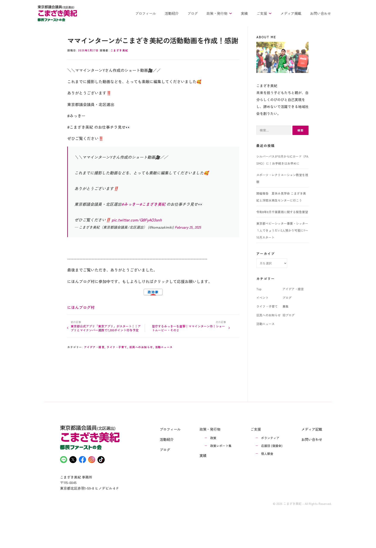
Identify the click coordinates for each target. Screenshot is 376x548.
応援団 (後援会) (271, 445)
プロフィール (145, 13)
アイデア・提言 (94, 347)
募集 (285, 306)
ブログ (192, 13)
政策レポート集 (221, 445)
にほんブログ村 (81, 307)
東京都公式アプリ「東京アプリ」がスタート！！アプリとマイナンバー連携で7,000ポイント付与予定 (106, 328)
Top (259, 289)
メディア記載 (311, 429)
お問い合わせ (320, 13)
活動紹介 (172, 13)
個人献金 (267, 453)
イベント (262, 297)
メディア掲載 (290, 13)
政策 (213, 438)
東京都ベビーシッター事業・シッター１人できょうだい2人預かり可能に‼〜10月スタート (282, 230)
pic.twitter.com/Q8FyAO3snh (137, 220)
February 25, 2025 (188, 227)
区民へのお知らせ (141, 347)
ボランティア (270, 438)
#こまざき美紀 (152, 204)
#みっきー (130, 204)
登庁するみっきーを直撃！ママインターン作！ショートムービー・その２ (188, 328)
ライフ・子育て (117, 347)
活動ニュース (164, 347)
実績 (244, 13)
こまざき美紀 (119, 50)
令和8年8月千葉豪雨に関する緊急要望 (282, 212)
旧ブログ (288, 315)
